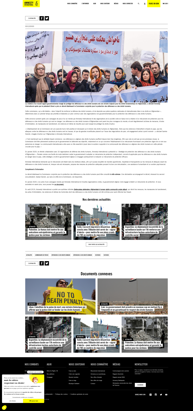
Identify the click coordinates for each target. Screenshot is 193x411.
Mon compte (144, 3)
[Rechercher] (138, 3)
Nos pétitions (50, 374)
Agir (49, 364)
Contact (93, 383)
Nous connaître (99, 364)
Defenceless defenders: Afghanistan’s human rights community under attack (100, 189)
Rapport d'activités (118, 374)
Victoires (97, 255)
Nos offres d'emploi (96, 377)
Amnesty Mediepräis (119, 380)
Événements (28, 374)
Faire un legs (72, 380)
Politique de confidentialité (45, 394)
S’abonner (140, 385)
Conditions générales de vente (79, 394)
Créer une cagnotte (74, 374)
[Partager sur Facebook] (42, 18)
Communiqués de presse (41, 255)
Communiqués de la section (121, 371)
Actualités (32, 227)
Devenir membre (73, 377)
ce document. (59, 184)
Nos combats (32, 364)
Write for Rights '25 (52, 371)
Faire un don (154, 3)
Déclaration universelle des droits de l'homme (122, 384)
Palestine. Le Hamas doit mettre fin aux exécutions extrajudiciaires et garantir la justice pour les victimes (47, 232)
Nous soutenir (77, 364)
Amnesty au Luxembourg (98, 374)
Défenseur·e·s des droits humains (61, 255)
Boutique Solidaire (74, 383)
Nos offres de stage (96, 380)
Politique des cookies (61, 394)
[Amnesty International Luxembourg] (31, 3)
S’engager (50, 377)
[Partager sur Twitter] (47, 18)
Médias (116, 364)
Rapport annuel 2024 (119, 377)
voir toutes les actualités (96, 244)
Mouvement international (98, 371)
